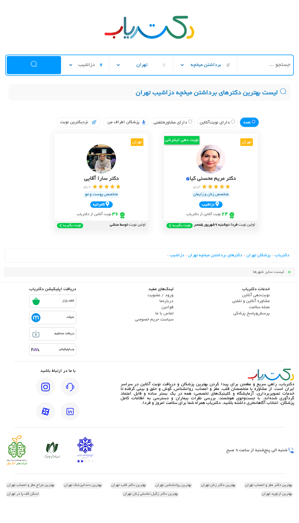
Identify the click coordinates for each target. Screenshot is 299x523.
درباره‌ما (166, 301)
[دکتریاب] (149, 38)
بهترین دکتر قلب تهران (128, 485)
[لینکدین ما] (70, 415)
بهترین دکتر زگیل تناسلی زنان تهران (150, 494)
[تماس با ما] (70, 390)
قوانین (167, 307)
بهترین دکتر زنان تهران (218, 485)
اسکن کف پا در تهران (23, 494)
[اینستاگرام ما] (45, 390)
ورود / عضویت (160, 295)
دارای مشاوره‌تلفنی (171, 122)
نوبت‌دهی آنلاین (256, 295)
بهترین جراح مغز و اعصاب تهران (30, 485)
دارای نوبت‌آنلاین (215, 122)
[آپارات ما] (45, 415)
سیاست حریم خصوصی (154, 319)
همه (248, 122)
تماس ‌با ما (164, 313)
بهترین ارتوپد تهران (277, 494)
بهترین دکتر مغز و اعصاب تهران (268, 485)
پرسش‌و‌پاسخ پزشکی (251, 313)
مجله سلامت (259, 307)
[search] (34, 65)
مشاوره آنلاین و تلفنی (251, 301)
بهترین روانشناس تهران (173, 485)
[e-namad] (85, 450)
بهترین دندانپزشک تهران (83, 485)
